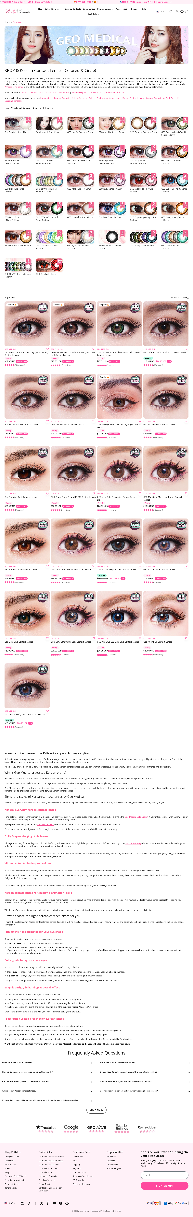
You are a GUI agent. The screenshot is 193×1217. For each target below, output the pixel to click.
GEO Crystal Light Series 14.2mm (47, 247)
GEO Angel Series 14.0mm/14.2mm (106, 162)
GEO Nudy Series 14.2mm (110, 188)
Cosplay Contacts (61, 92)
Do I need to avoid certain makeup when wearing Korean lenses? (129, 1091)
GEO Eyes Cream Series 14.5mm (78, 247)
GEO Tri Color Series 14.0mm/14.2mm (45, 162)
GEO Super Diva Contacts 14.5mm (110, 247)
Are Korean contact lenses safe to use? (117, 1062)
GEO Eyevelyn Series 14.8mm (143, 132)
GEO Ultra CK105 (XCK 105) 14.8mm (79, 162)
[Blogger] (60, 1203)
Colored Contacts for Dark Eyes (160, 98)
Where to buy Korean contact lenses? (19, 1091)
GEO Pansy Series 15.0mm (142, 245)
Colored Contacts (29, 92)
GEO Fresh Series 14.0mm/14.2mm (12, 218)
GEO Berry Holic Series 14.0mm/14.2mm (46, 190)
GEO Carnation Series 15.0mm (171, 247)
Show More (96, 1110)
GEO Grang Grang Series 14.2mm (172, 218)
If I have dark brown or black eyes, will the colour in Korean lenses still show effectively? (41, 1100)
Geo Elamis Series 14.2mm (17, 132)
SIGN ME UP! (164, 1185)
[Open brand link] (46, 1129)
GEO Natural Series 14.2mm (80, 217)
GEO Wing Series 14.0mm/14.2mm (138, 162)
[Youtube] (54, 1203)
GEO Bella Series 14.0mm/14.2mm (12, 162)
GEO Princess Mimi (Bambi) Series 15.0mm (174, 133)
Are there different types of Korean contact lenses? (25, 1081)
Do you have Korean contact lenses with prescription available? (128, 1072)
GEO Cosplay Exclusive (46, 274)
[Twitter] (41, 1203)
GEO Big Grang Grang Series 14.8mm (143, 218)
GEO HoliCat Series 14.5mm (80, 132)
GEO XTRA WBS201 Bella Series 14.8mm (47, 218)
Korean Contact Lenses (133, 98)
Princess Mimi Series (14, 87)
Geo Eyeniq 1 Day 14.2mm (48, 132)
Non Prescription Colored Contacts (88, 92)
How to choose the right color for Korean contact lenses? (126, 1081)
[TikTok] (29, 1203)
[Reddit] (67, 1203)
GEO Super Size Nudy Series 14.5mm (143, 190)
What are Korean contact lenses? (17, 1062)
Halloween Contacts (115, 92)
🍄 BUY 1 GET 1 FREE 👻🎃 (85, 2)
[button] (171, 12)
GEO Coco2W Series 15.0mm (112, 132)
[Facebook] (35, 1203)
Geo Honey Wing (133, 843)
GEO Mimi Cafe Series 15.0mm (171, 162)
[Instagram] (22, 1203)
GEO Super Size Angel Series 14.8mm (174, 190)
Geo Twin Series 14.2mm (110, 217)
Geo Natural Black (45, 824)
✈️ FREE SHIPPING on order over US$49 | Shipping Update (145, 2)
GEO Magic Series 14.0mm (79, 188)
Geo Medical (18, 22)
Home (7, 22)
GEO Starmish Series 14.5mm (18, 245)
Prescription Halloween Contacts (55, 98)
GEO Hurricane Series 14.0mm (14, 190)
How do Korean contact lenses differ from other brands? (27, 1072)
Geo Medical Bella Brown (136, 817)
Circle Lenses (45, 92)
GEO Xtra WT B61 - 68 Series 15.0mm (18, 275)
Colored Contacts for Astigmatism (104, 98)
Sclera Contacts (79, 98)
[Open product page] (166, 323)
